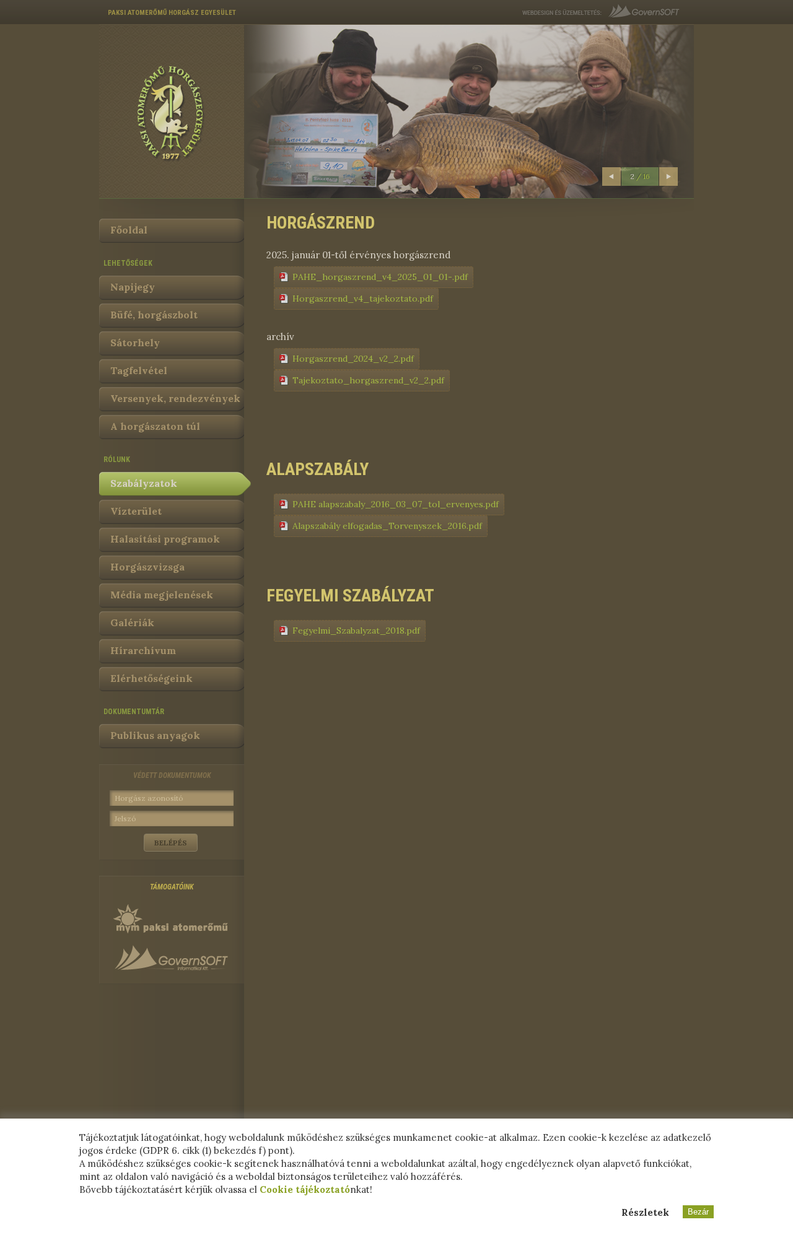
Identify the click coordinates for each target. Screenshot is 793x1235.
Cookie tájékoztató (305, 1189)
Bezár (698, 1211)
